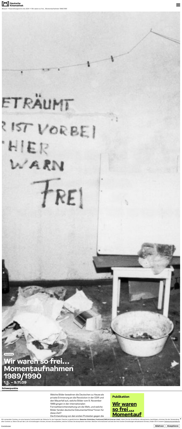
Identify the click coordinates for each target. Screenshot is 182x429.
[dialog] (91, 423)
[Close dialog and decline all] (180, 418)
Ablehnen (159, 426)
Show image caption (178, 384)
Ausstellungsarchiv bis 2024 (19, 8)
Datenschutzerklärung (172, 421)
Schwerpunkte (10, 388)
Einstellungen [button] (6, 426)
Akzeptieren (173, 426)
